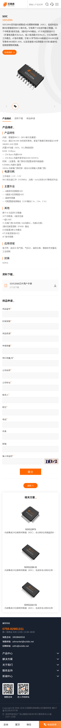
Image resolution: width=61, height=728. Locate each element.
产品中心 (7, 653)
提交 (30, 472)
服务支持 (7, 670)
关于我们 (7, 664)
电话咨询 (51, 724)
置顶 (17, 724)
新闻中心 (7, 676)
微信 (29, 724)
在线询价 (8, 52)
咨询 (6, 724)
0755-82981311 (13, 628)
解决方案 (7, 659)
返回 (29, 485)
